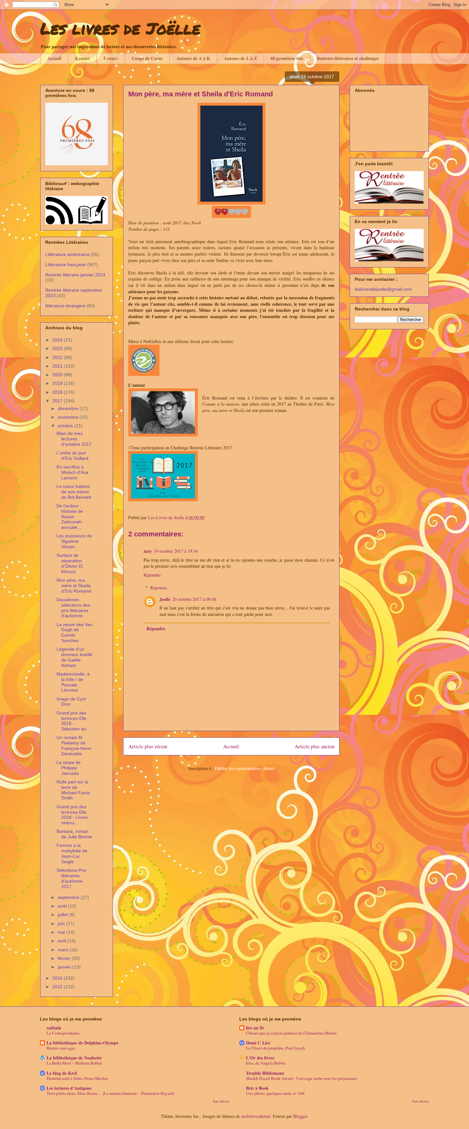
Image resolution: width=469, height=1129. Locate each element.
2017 (58, 400)
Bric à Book (257, 1088)
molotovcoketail (255, 1116)
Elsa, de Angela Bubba (266, 1063)
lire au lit (255, 1027)
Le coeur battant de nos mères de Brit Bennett (73, 492)
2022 (58, 357)
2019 (58, 383)
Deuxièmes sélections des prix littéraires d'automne (73, 607)
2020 (58, 374)
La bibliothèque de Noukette (74, 1057)
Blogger (300, 1116)
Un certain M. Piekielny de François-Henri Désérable (73, 745)
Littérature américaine (67, 254)
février (65, 958)
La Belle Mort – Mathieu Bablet (74, 1063)
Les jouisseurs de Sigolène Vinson (74, 541)
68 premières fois (287, 58)
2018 (58, 392)
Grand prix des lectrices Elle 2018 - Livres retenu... (72, 814)
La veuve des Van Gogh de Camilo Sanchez (74, 632)
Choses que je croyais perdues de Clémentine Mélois (291, 1033)
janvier (65, 966)
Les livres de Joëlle (120, 28)
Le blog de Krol (62, 1073)
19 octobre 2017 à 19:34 (176, 551)
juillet (63, 914)
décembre (68, 408)
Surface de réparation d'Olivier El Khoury (69, 563)
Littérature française (65, 264)
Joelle (165, 599)
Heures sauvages (61, 1048)
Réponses (158, 588)
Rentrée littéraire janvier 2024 (75, 274)
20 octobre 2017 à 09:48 (194, 599)
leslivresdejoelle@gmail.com (383, 289)
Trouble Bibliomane (265, 1073)
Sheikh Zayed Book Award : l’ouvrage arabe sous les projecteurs (301, 1078)
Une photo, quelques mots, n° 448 (275, 1093)
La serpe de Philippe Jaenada (68, 768)
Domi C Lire (258, 1042)
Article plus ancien (314, 746)
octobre (66, 425)
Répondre (152, 575)
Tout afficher (221, 1101)
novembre (68, 417)
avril (62, 940)
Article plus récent (148, 746)
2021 (58, 366)
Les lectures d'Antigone (69, 1088)
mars (63, 949)
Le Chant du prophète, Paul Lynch (275, 1048)
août (63, 905)
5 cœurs (110, 58)
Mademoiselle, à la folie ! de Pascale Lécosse (73, 681)
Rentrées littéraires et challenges (348, 58)
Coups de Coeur (147, 58)
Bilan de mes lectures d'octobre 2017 (74, 439)
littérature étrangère (65, 305)
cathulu (54, 1027)
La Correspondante (63, 1033)
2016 (58, 978)
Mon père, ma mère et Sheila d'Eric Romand (73, 586)
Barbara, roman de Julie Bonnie (74, 834)
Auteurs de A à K (193, 58)
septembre (69, 897)
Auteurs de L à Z (240, 58)
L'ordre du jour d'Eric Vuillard (72, 455)
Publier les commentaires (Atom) (245, 768)
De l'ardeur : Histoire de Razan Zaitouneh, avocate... (69, 516)
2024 (58, 339)
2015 (58, 986)
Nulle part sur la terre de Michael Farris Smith (73, 789)
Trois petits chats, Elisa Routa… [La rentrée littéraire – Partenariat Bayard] (110, 1093)
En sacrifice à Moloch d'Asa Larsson (72, 472)
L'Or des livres (260, 1057)
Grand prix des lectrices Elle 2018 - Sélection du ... (73, 720)
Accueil (54, 58)
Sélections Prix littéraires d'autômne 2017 (71, 878)
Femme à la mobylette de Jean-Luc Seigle (71, 853)
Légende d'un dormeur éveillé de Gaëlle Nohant (74, 657)
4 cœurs (82, 58)
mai (62, 932)
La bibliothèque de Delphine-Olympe (82, 1042)
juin (62, 923)
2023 (58, 348)
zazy (148, 551)
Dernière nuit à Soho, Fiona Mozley (77, 1078)
